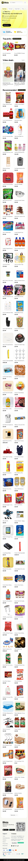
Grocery (10, 8)
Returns (4, 841)
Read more (6, 25)
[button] (8, 48)
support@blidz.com (20, 836)
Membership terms (6, 838)
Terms (4, 836)
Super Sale (17, 8)
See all (23, 60)
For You (4, 8)
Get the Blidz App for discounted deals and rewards (14, 859)
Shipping (4, 839)
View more (13, 815)
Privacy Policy (5, 843)
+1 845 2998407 (20, 837)
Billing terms (5, 845)
